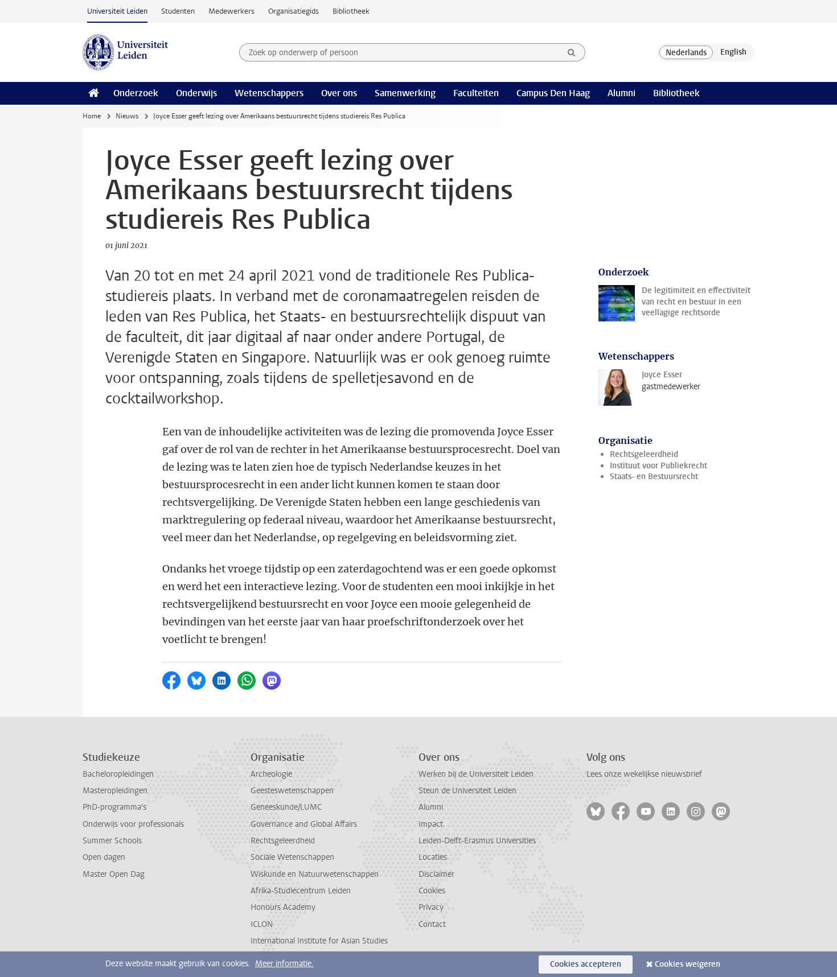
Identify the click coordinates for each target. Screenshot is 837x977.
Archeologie (271, 774)
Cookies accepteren (585, 964)
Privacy (431, 907)
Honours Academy (283, 907)
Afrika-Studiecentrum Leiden (301, 890)
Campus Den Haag (553, 93)
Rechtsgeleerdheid (644, 454)
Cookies (432, 890)
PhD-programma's (114, 807)
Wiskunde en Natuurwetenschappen (315, 874)
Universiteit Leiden (117, 11)
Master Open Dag (114, 874)
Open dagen (104, 857)
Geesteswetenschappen (292, 790)
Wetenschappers (269, 93)
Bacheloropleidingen (118, 774)
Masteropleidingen (115, 790)
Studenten (178, 11)
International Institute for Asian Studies (319, 940)
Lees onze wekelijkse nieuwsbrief (644, 774)
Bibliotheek (351, 11)
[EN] (733, 52)
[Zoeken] (571, 52)
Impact (431, 824)
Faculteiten (476, 93)
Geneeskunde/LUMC (286, 807)
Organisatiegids (293, 11)
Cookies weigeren (687, 964)
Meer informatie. (284, 963)
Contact (432, 924)
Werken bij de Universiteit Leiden (476, 774)
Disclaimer (436, 874)
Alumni (621, 93)
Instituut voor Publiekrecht (658, 465)
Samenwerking (405, 93)
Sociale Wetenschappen (292, 857)
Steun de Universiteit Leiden (467, 790)
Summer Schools (112, 840)
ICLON (262, 924)
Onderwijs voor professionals (133, 824)
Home (92, 116)
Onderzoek (135, 93)
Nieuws (127, 116)
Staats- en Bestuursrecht (654, 476)
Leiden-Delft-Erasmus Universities (477, 840)
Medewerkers (231, 11)
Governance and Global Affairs (304, 824)
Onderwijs (196, 93)
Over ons (339, 93)
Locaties (433, 857)
